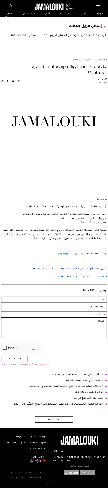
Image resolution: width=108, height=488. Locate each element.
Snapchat (99, 457)
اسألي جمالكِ (78, 60)
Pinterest (73, 457)
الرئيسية (103, 60)
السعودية (65, 14)
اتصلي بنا (43, 473)
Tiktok (71, 461)
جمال (83, 14)
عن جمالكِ (29, 473)
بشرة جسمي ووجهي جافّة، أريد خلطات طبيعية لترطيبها (64, 269)
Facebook (86, 457)
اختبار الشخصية (8, 15)
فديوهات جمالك (38, 443)
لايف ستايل (29, 14)
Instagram (59, 457)
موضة (100, 14)
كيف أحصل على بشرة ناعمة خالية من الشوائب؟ (81, 276)
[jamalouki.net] (54, 7)
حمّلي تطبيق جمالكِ (79, 466)
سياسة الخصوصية (16, 478)
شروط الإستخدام (34, 478)
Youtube (58, 461)
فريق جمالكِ (15, 473)
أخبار (47, 14)
